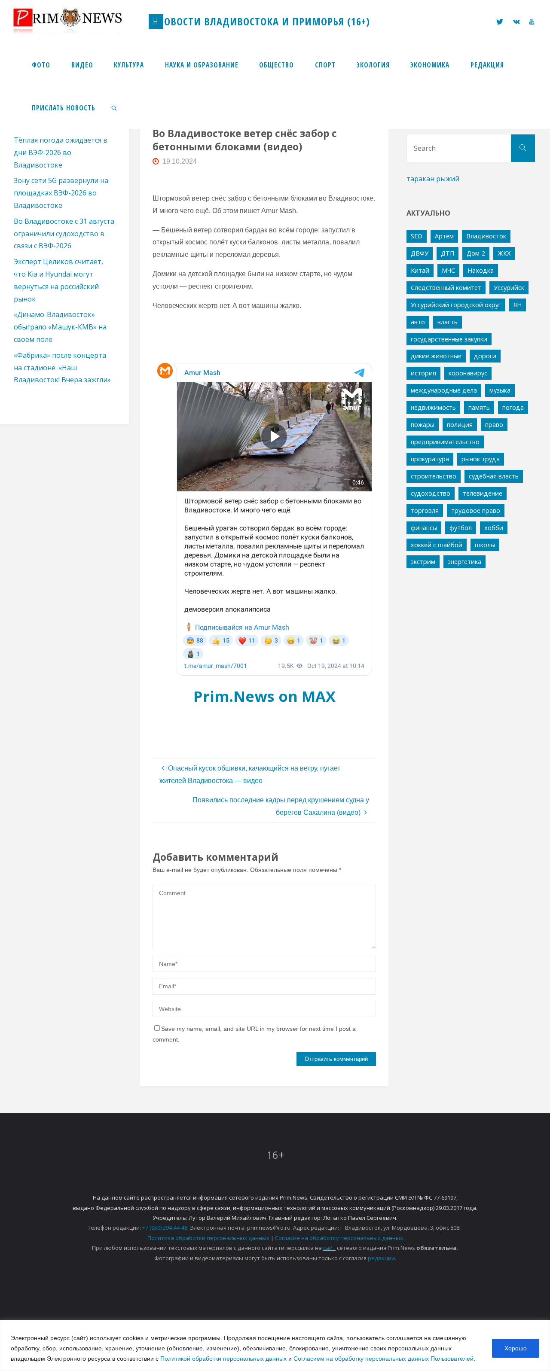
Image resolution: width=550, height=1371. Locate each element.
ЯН (517, 305)
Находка (481, 270)
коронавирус (468, 373)
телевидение (482, 493)
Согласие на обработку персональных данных (339, 1238)
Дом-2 (476, 253)
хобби (493, 528)
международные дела (444, 390)
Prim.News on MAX (264, 696)
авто (418, 322)
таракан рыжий (432, 178)
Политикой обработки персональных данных (223, 1358)
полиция (460, 424)
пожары (422, 424)
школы (485, 545)
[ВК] (516, 21)
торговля (425, 510)
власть (447, 322)
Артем (444, 236)
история (423, 373)
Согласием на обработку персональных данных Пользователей (383, 1358)
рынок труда (480, 459)
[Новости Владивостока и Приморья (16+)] (76, 21)
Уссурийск (509, 287)
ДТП (447, 253)
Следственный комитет (446, 287)
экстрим (423, 562)
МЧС (448, 270)
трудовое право (475, 510)
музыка (499, 390)
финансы (424, 528)
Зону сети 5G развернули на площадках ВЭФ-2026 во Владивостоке (61, 193)
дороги (485, 356)
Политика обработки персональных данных (208, 1238)
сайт (329, 1248)
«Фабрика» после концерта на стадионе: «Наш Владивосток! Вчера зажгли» (62, 367)
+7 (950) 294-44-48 (164, 1227)
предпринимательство (445, 442)
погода (513, 407)
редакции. (382, 1258)
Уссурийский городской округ (456, 305)
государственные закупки (449, 339)
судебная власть (494, 476)
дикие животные (436, 356)
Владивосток (486, 236)
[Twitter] (500, 21)
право (494, 424)
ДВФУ (419, 253)
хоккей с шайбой (436, 545)
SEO (416, 236)
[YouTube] (532, 21)
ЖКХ (504, 253)
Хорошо (515, 1348)
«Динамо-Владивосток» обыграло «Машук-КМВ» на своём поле (60, 327)
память (479, 407)
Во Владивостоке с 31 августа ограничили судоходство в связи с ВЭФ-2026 (64, 233)
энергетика (464, 562)
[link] (114, 107)
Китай (420, 270)
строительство (433, 476)
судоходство (430, 493)
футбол (460, 528)
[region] (275, 1345)
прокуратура (430, 459)
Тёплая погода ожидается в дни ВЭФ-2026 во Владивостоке (60, 152)
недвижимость (433, 407)
